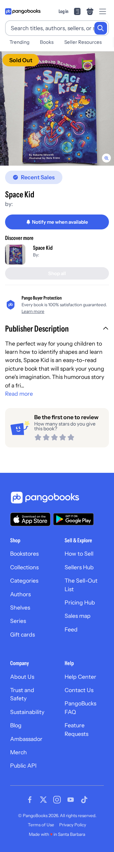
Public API (23, 765)
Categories (24, 580)
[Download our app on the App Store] (30, 519)
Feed (71, 629)
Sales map (78, 615)
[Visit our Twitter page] (43, 799)
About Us (22, 676)
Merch (18, 752)
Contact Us (79, 690)
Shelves (20, 607)
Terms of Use (41, 824)
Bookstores (24, 553)
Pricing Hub (80, 602)
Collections (24, 567)
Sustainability (27, 712)
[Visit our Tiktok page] (84, 799)
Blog (16, 725)
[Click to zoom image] (57, 108)
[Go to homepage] (23, 11)
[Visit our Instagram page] (57, 799)
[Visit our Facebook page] (30, 799)
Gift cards (22, 634)
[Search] (100, 28)
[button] (57, 329)
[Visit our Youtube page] (70, 799)
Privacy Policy (72, 824)
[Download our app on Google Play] (73, 519)
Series (18, 621)
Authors (20, 594)
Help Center (80, 676)
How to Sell (79, 553)
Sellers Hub (79, 567)
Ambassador (26, 739)
